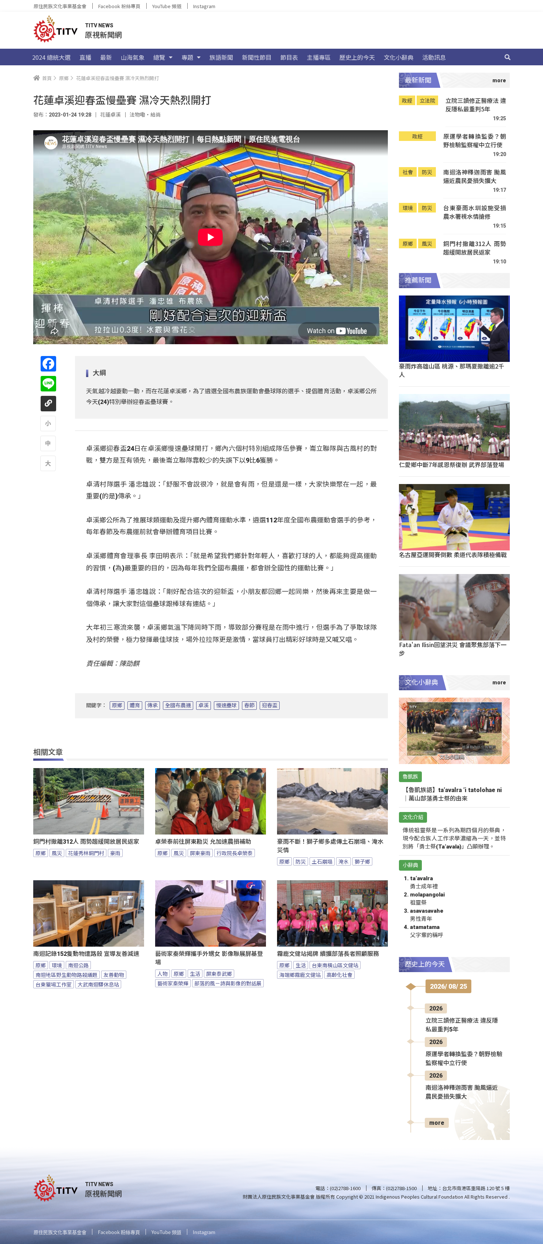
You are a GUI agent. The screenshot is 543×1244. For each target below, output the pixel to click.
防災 (301, 861)
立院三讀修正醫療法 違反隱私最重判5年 (475, 105)
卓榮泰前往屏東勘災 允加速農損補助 (203, 841)
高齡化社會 (339, 974)
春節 (249, 705)
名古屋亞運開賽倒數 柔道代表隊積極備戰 (453, 554)
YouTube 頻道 (166, 6)
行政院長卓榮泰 (234, 853)
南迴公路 (78, 965)
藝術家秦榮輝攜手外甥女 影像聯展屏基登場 (209, 958)
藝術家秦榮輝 (172, 983)
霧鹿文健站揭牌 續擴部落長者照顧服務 (328, 953)
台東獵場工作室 (53, 984)
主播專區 (319, 57)
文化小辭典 (398, 57)
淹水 (343, 861)
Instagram (204, 6)
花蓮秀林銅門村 (86, 853)
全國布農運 (178, 705)
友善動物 (113, 974)
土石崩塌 (322, 861)
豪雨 (115, 853)
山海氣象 (132, 57)
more (436, 1122)
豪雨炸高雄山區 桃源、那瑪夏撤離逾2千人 (451, 370)
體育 (135, 705)
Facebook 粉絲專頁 (119, 6)
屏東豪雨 (200, 853)
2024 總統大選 (51, 57)
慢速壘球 (226, 705)
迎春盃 (269, 705)
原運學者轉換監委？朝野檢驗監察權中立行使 (474, 140)
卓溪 (203, 705)
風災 (57, 853)
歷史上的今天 (357, 57)
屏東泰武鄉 (219, 973)
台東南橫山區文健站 (335, 965)
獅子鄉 (362, 861)
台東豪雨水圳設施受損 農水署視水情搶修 (474, 212)
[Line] (48, 383)
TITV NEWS (99, 25)
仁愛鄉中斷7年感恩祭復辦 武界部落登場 (451, 464)
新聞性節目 (257, 57)
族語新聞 (221, 57)
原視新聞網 (103, 34)
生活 (195, 973)
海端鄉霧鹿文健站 (300, 974)
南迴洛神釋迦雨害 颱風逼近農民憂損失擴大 (474, 176)
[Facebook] (48, 364)
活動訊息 (434, 57)
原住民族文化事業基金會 (60, 6)
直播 (85, 57)
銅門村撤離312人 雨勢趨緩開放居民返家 (86, 841)
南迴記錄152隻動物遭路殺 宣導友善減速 (86, 953)
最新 (106, 57)
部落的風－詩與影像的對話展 (228, 983)
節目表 (289, 57)
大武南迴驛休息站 (98, 984)
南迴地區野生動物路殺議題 (66, 974)
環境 (57, 965)
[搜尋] (507, 57)
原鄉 (117, 705)
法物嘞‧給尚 (145, 115)
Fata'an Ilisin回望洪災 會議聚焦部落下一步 (452, 648)
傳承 (152, 705)
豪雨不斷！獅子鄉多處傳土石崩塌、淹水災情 (330, 846)
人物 (162, 973)
